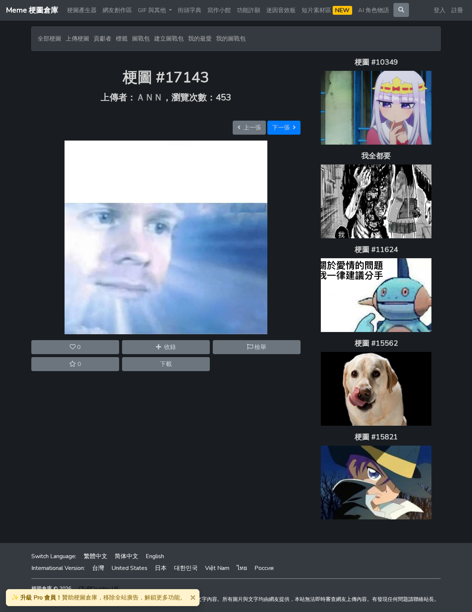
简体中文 (126, 556)
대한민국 (186, 568)
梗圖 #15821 (376, 437)
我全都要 (376, 156)
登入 (439, 10)
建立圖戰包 (169, 39)
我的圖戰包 (231, 39)
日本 (161, 568)
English (155, 556)
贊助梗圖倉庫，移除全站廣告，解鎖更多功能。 (98, 598)
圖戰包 (141, 39)
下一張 (282, 128)
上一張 (250, 128)
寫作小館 (219, 10)
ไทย (242, 568)
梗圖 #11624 (376, 250)
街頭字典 (189, 10)
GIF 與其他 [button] (152, 10)
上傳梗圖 (77, 39)
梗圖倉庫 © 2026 (51, 588)
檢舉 (259, 347)
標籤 (122, 39)
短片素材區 (326, 10)
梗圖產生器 (82, 10)
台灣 (98, 568)
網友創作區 (117, 10)
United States (129, 568)
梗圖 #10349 (376, 62)
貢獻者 (102, 39)
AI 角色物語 (373, 10)
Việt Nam (217, 568)
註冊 (457, 10)
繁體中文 (95, 556)
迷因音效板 (281, 10)
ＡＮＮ (149, 97)
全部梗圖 (49, 39)
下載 (166, 364)
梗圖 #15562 (376, 343)
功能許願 (248, 10)
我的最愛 (200, 39)
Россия (264, 568)
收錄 (168, 347)
